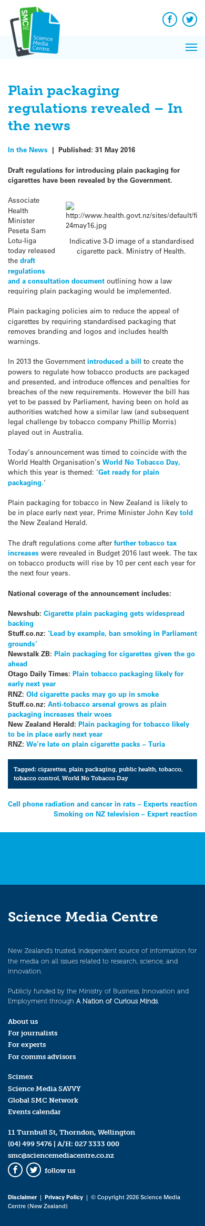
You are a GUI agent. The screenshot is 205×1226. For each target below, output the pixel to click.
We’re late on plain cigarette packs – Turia (95, 743)
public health (137, 769)
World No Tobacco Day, (140, 461)
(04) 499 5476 (30, 1144)
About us (23, 1021)
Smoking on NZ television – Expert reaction (125, 813)
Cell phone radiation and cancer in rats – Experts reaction (102, 803)
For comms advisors (42, 1057)
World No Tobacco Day (95, 778)
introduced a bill (114, 361)
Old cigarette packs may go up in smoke (92, 693)
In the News (28, 149)
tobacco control (36, 778)
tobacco (170, 769)
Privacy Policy (64, 1197)
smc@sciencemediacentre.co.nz (61, 1155)
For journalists (32, 1033)
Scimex (20, 1077)
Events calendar (34, 1112)
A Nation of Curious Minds (117, 1001)
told (186, 512)
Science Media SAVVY (44, 1089)
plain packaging (92, 769)
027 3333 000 (97, 1144)
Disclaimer (22, 1197)
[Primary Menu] (191, 47)
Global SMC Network (43, 1100)
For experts (27, 1045)
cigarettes (52, 769)
